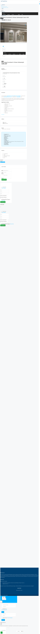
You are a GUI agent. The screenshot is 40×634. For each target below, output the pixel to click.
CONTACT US (3, 22)
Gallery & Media (4, 15)
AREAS (2, 8)
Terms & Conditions (9, 617)
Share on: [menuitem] (5, 52)
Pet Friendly (5, 156)
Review (2, 178)
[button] (4, 49)
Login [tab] (3, 597)
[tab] (3, 46)
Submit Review (4, 179)
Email (2, 170)
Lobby (4, 154)
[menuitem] (2, 29)
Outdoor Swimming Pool (7, 155)
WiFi (4, 157)
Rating (2, 173)
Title (2, 172)
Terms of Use (3, 200)
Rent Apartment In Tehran (19, 590)
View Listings (4, 212)
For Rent (2, 61)
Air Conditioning (6, 153)
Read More (2, 114)
